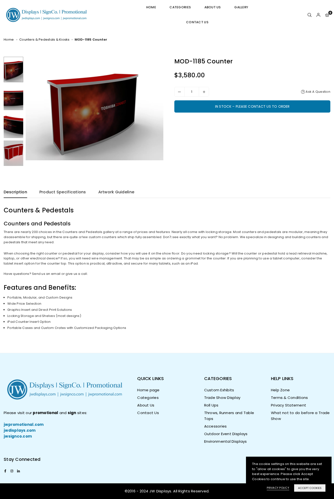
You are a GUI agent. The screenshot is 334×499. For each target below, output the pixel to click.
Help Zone (280, 390)
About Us (212, 7)
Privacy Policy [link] (278, 488)
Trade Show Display (222, 397)
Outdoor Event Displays (226, 433)
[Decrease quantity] (179, 91)
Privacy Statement (288, 405)
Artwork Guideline (116, 192)
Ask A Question (317, 91)
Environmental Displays (225, 441)
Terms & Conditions (289, 397)
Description (15, 192)
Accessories (215, 426)
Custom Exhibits (219, 390)
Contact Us (197, 22)
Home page (148, 390)
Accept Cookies (310, 488)
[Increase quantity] (204, 91)
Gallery (241, 7)
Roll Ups (211, 405)
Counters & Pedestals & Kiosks (44, 39)
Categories (180, 7)
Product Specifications (62, 192)
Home (151, 7)
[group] (94, 108)
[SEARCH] (309, 15)
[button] (327, 15)
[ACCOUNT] (318, 15)
